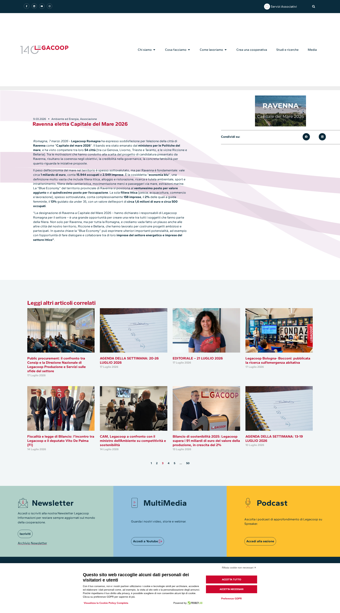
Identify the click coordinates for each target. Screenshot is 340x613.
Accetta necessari (231, 589)
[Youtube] (42, 6)
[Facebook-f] (26, 6)
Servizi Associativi (284, 6)
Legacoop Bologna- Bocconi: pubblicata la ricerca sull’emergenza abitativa (277, 360)
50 (187, 463)
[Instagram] (49, 6)
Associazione (88, 119)
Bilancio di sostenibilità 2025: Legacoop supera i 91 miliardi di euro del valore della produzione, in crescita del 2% (206, 440)
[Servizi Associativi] (267, 7)
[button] (313, 6)
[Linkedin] (34, 6)
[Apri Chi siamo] (154, 49)
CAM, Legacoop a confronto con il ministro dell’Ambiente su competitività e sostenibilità (133, 440)
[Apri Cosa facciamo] (189, 49)
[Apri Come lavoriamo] (225, 49)
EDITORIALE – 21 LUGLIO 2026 (198, 358)
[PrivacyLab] (194, 603)
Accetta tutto (231, 579)
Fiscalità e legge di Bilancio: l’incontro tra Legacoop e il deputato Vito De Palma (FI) (60, 440)
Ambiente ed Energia (65, 119)
